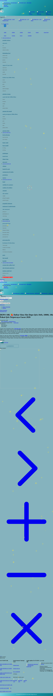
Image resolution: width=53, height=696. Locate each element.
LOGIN (30, 14)
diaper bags (5, 159)
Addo (5, 32)
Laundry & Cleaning (6, 247)
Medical (4, 249)
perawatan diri (5, 236)
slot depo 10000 (23, 335)
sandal (4, 72)
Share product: (3, 348)
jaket (3, 105)
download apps (13, 2)
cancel (2, 300)
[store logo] (10, 17)
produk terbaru (6, 40)
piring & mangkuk (6, 198)
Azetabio (29, 35)
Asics (5, 35)
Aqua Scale (46, 32)
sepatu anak (5, 69)
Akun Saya (2, 279)
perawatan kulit (5, 225)
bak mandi (5, 258)
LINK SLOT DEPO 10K (5, 677)
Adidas (13, 32)
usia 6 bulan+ (5, 139)
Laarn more (16, 322)
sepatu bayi (5, 67)
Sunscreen (4, 228)
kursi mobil (5, 145)
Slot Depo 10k (17, 328)
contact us (45, 20)
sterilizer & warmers (8, 184)
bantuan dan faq (16, 668)
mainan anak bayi (7, 271)
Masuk (2, 280)
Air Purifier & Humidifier (7, 251)
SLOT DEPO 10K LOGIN (5, 691)
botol (4, 182)
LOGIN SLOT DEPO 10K (5, 688)
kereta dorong (6, 135)
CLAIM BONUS (10, 346)
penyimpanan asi (6, 213)
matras (4, 177)
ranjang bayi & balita (8, 172)
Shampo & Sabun (6, 230)
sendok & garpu (5, 200)
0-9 (46, 28)
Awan (21, 35)
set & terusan (5, 57)
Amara (37, 32)
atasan (4, 79)
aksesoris (4, 90)
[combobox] (6, 298)
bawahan (4, 82)
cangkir (4, 195)
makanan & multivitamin (9, 206)
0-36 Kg (4, 150)
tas (3, 45)
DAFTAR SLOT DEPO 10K (6, 685)
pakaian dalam (5, 108)
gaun (3, 84)
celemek (5, 190)
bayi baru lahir (5, 137)
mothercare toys (5, 273)
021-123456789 (16, 671)
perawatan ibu (6, 240)
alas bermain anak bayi (8, 268)
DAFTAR (39, 14)
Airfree (21, 32)
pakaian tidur (5, 55)
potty (4, 255)
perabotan (5, 175)
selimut (4, 166)
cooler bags (5, 216)
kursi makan (6, 219)
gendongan (5, 153)
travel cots (5, 156)
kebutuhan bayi (6, 53)
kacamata (4, 47)
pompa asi (4, 211)
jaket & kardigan (6, 88)
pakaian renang (6, 94)
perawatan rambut (6, 232)
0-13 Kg (4, 147)
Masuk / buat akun (6, 306)
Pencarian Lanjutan (4, 299)
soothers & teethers (7, 187)
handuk (4, 261)
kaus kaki (4, 74)
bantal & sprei (6, 169)
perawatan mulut (6, 234)
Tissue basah (5, 245)
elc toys (4, 275)
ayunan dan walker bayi (9, 265)
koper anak (5, 142)
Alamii (29, 32)
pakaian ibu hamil (7, 111)
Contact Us (48, 14)
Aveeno (13, 35)
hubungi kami (16, 665)
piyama (4, 59)
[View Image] (0, 655)
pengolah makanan (7, 203)
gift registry (28, 2)
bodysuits (4, 62)
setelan (4, 86)
